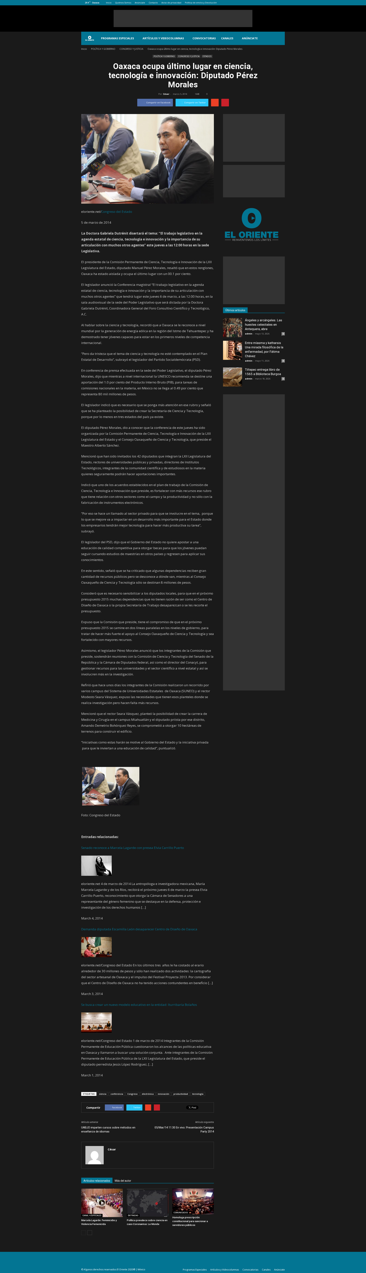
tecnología (197, 1093)
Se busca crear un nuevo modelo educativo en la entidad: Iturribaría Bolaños (139, 1004)
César (166, 93)
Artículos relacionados (96, 1180)
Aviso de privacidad (171, 2)
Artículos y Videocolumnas (163, 38)
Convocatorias (204, 38)
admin (248, 333)
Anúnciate (140, 2)
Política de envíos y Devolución (201, 2)
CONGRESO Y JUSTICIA (188, 56)
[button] (280, 38)
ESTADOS (207, 56)
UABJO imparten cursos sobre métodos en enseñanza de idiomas (108, 1129)
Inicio (109, 2)
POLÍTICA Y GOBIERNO (164, 56)
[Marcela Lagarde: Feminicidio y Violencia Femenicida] (102, 1203)
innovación (163, 1093)
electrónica (148, 1093)
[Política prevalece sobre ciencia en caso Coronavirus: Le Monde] (147, 1203)
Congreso (132, 1093)
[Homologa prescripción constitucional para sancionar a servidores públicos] (193, 1201)
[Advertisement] (183, 18)
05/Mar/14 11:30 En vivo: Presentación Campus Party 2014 (184, 1129)
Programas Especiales (117, 38)
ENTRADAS (133, 1215)
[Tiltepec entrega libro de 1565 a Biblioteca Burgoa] (232, 377)
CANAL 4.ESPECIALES (91, 1215)
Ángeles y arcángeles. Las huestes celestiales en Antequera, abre (263, 324)
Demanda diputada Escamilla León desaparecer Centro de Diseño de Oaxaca (139, 929)
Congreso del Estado (116, 211)
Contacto (153, 2)
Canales (227, 38)
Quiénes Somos (123, 2)
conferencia (117, 1093)
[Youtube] (282, 2)
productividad (180, 1093)
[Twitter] (276, 2)
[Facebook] (263, 2)
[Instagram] (269, 2)
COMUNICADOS (180, 1212)
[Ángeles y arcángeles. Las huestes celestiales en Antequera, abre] (232, 327)
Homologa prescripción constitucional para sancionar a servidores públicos (190, 1221)
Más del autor (123, 1180)
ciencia (102, 1093)
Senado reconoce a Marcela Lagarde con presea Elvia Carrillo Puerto (132, 847)
